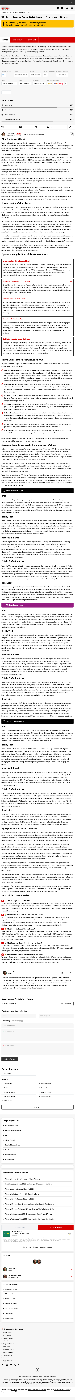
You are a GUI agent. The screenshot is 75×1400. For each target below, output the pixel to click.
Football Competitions (12, 1145)
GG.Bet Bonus (8, 1101)
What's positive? (9, 1031)
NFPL (7, 1135)
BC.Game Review (10, 1294)
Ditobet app (56, 480)
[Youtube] (62, 8)
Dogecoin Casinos (8, 1344)
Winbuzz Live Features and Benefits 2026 (19, 1199)
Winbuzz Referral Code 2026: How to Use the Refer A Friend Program (29, 1214)
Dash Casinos (7, 1346)
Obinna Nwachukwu (14, 1275)
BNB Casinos (7, 1335)
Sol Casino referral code (59, 178)
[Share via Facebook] (66, 972)
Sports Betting (5, 12)
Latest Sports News (11, 1125)
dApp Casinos (7, 1341)
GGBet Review (9, 1318)
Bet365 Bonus (17, 1232)
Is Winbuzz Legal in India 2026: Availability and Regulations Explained (28, 1184)
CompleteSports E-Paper (13, 1130)
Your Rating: (6, 1021)
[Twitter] (14, 1364)
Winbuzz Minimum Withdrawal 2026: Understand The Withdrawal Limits (29, 1209)
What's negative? (10, 1045)
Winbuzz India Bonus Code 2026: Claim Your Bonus (22, 1194)
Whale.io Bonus (46, 1096)
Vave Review (9, 1313)
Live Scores (9, 1150)
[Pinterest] (18, 1364)
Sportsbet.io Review (11, 1308)
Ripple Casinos (7, 1360)
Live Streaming (10, 1159)
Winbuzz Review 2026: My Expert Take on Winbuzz (22, 1179)
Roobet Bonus (45, 1088)
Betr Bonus (7, 1073)
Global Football (10, 1140)
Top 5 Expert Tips (27, 127)
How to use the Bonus (10, 127)
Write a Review (66, 1003)
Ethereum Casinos (8, 1349)
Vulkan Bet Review (11, 1304)
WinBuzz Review (14, 12)
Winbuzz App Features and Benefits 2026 (19, 1189)
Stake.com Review (11, 1289)
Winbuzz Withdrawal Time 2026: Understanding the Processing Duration (29, 1219)
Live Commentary (11, 1155)
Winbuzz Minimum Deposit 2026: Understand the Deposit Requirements (29, 1204)
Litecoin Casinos (8, 1352)
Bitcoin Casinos (7, 1332)
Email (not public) (45, 1015)
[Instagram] (58, 8)
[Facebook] (54, 8)
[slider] (17, 1021)
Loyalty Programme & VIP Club (58, 127)
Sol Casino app (51, 328)
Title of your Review (9, 1025)
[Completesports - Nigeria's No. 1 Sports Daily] (5, 8)
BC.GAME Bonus (46, 1083)
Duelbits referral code (26, 418)
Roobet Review (10, 1299)
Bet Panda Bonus (9, 1092)
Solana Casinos (7, 1358)
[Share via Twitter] (70, 972)
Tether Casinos (7, 1355)
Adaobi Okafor (11, 133)
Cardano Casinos (8, 1338)
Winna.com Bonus (9, 1096)
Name (5, 1015)
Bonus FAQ (40, 127)
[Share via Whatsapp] (61, 972)
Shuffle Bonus (8, 1088)
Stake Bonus (8, 1083)
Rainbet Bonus (46, 1092)
